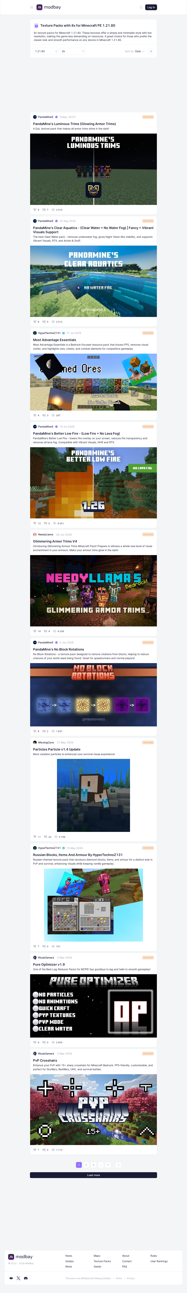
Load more (93, 1175)
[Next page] (118, 1165)
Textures (148, 117)
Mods (68, 1266)
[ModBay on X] (18, 1278)
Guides (69, 1261)
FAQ (124, 1266)
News (68, 1255)
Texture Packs (102, 1261)
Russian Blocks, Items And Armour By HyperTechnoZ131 (78, 855)
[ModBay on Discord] (26, 1278)
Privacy (131, 1278)
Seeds (97, 1266)
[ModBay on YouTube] (11, 1278)
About (125, 1255)
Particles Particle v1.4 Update (57, 749)
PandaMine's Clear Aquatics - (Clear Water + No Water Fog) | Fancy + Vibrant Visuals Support (93, 230)
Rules (153, 1255)
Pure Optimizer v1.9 (49, 964)
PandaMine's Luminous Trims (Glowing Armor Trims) (74, 124)
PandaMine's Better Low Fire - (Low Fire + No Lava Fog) (76, 433)
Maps (97, 1255)
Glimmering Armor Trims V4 (55, 541)
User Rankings (159, 1261)
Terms (119, 1278)
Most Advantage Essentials (54, 340)
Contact (127, 1261)
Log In (151, 7)
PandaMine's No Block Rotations (58, 649)
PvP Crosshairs (45, 1060)
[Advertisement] (93, 86)
